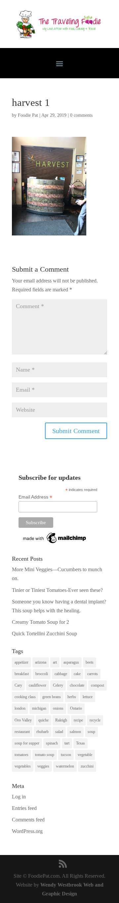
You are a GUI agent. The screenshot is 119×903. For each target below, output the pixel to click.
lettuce (88, 697)
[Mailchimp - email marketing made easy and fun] (55, 543)
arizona (40, 662)
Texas (80, 743)
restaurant (22, 731)
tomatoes (21, 754)
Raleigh (61, 720)
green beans (51, 697)
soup (91, 731)
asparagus (71, 662)
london (20, 708)
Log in (19, 796)
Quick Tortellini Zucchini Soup (44, 633)
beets (90, 662)
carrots (92, 673)
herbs (71, 697)
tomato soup (44, 754)
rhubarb (42, 731)
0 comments (81, 115)
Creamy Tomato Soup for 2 (40, 622)
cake (77, 673)
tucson (66, 754)
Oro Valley (23, 720)
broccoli (41, 673)
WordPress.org (27, 831)
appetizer (21, 662)
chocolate (77, 685)
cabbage (61, 673)
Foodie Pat (28, 115)
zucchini (87, 766)
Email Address (35, 497)
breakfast (22, 673)
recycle (95, 720)
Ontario (76, 708)
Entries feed (24, 808)
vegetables (23, 766)
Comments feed (28, 819)
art (55, 662)
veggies (43, 766)
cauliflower (37, 685)
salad (59, 731)
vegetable (85, 754)
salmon (75, 731)
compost (97, 685)
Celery (58, 685)
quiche (43, 720)
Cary (18, 685)
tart (66, 743)
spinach (52, 743)
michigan (39, 708)
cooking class (25, 697)
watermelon (65, 766)
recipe (78, 720)
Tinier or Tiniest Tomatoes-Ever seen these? (57, 590)
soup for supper (27, 743)
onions (58, 708)
